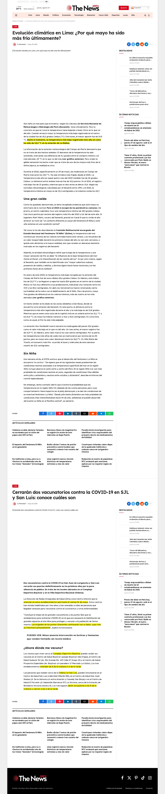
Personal (22, 44)
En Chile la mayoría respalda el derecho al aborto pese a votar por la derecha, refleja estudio (141, 59)
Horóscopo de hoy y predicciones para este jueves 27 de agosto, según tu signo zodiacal (140, 103)
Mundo (46, 15)
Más (133, 15)
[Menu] (16, 15)
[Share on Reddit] (142, 44)
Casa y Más (103, 15)
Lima (38, 15)
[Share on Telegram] (146, 44)
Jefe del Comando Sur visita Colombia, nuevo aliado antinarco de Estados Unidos (141, 81)
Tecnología (79, 15)
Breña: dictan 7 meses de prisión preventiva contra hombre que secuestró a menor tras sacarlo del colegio (62, 448)
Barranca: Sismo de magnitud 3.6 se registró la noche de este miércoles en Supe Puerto (62, 432)
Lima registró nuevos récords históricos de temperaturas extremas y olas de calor (60, 461)
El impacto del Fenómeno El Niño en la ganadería (27, 445)
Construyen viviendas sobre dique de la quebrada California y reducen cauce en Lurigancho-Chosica (97, 448)
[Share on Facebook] (129, 44)
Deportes (116, 15)
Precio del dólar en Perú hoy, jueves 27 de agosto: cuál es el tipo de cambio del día (138, 142)
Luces (125, 15)
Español (137, 8)
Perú (30, 15)
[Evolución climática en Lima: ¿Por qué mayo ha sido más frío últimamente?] (62, 82)
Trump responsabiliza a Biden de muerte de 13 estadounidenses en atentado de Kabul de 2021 (137, 126)
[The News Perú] (82, 7)
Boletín (124, 8)
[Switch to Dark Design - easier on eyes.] (149, 15)
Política (56, 15)
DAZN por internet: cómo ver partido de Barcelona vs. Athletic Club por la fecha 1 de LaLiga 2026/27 (141, 70)
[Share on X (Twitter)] (133, 44)
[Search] (145, 15)
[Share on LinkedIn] (138, 44)
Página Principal (17, 21)
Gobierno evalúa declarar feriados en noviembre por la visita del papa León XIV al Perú (28, 432)
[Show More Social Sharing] (151, 44)
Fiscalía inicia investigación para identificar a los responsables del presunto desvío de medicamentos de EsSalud (97, 433)
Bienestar (91, 15)
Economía (66, 15)
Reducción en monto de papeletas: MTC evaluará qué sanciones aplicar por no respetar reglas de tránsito (97, 462)
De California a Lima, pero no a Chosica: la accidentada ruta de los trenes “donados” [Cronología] (27, 461)
